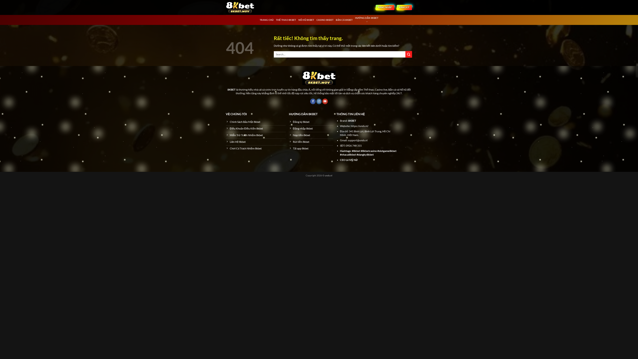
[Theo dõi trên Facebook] (313, 101)
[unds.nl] (240, 7)
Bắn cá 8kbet (344, 19)
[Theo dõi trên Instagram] (319, 101)
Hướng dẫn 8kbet (366, 17)
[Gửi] (408, 54)
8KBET (352, 120)
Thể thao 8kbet (286, 19)
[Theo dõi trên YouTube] (325, 101)
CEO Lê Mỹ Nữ (349, 159)
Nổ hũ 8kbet (306, 19)
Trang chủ (267, 19)
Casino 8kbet (325, 19)
